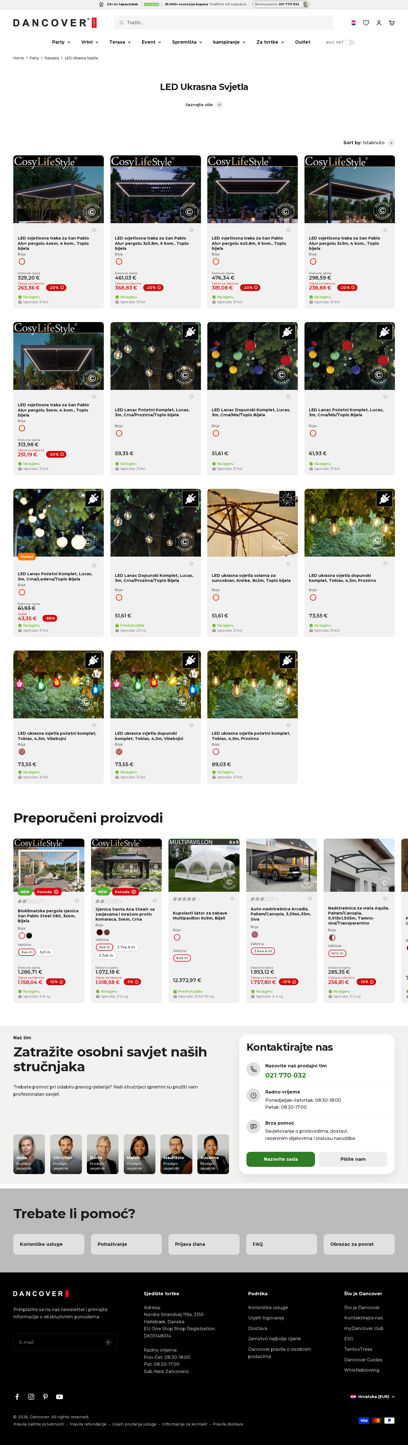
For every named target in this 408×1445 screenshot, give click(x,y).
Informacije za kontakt (184, 1424)
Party (58, 42)
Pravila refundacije (88, 1424)
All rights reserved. (70, 1416)
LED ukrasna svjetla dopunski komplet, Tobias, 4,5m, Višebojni (149, 736)
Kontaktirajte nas (363, 1318)
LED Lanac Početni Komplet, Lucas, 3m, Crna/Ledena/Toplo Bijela (55, 576)
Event (148, 42)
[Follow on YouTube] (59, 1397)
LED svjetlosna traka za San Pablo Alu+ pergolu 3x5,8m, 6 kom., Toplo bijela (152, 243)
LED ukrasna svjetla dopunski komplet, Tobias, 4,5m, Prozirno (342, 578)
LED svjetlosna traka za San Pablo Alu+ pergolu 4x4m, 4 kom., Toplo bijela (53, 243)
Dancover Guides (363, 1359)
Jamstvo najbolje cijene (274, 1338)
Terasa (117, 42)
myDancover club (364, 1328)
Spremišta (184, 42)
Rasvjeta (52, 58)
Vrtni (87, 42)
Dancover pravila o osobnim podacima (279, 1353)
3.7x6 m (106, 955)
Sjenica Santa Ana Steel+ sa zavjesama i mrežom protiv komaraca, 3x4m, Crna (125, 914)
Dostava (257, 1328)
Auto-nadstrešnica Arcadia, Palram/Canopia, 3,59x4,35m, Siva (281, 913)
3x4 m (26, 952)
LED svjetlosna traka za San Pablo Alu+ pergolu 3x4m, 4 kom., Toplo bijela (53, 409)
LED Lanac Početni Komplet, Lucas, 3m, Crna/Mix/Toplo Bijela (346, 412)
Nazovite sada (281, 1159)
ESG (348, 1338)
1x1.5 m (337, 953)
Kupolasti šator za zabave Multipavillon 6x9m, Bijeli (200, 916)
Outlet (302, 42)
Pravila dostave (228, 1424)
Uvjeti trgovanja (266, 1318)
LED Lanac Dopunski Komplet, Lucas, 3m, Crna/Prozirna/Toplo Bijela (154, 578)
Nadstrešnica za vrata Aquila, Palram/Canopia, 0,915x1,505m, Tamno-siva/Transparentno (358, 916)
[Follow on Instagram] (31, 1397)
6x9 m (182, 958)
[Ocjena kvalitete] (32, 901)
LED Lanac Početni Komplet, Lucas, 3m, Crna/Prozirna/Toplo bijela (152, 412)
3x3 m (45, 952)
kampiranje (226, 42)
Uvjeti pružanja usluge (134, 1424)
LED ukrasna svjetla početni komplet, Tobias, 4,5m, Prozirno (251, 736)
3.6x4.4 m (263, 951)
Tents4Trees (358, 1349)
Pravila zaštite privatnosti (38, 1424)
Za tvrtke (267, 42)
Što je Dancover (362, 1307)
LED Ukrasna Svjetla (81, 58)
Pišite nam (353, 1159)
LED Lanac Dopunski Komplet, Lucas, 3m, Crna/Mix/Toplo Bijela (251, 412)
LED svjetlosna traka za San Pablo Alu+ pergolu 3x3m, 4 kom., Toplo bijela (344, 243)
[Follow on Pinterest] (45, 1397)
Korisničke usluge (268, 1307)
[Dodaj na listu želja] (94, 230)
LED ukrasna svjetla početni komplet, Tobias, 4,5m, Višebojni (57, 736)
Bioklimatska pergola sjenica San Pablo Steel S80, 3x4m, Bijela (48, 915)
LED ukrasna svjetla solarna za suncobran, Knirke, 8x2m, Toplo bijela (251, 578)
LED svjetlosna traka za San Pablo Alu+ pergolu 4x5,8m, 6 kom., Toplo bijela (249, 243)
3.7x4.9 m (126, 947)
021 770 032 (285, 1075)
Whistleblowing (361, 1370)
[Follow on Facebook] (17, 1397)
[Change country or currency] (353, 23)
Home (18, 58)
